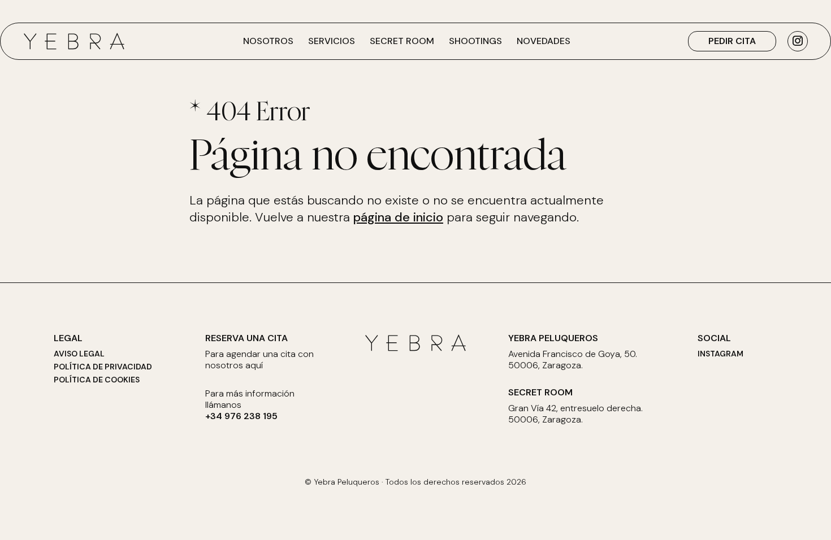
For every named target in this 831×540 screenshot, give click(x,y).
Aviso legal (79, 354)
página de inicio (398, 217)
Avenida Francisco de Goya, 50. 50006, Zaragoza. (572, 360)
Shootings (475, 41)
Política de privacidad (103, 367)
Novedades (543, 41)
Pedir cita (732, 41)
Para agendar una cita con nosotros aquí (259, 360)
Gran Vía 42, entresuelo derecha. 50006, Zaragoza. (575, 414)
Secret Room (402, 41)
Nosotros (268, 41)
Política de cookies (97, 379)
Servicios (331, 41)
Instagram (720, 354)
